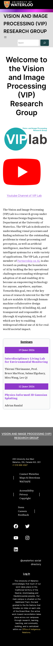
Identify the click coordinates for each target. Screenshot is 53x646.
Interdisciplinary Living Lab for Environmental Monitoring (26, 360)
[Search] (44, 43)
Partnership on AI (28, 261)
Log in (26, 573)
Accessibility (26, 490)
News (21, 507)
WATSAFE (24, 481)
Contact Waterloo (29, 474)
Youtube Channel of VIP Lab (24, 195)
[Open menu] (5, 37)
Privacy (23, 494)
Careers (22, 511)
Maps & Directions (29, 477)
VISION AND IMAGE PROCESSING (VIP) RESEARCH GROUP (26, 23)
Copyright (25, 498)
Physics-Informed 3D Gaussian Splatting (26, 396)
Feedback (23, 514)
